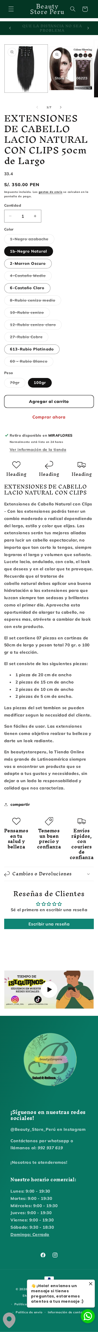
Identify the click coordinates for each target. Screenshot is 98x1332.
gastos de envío (50, 192)
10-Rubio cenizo (30, 313)
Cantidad (12, 205)
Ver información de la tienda (38, 449)
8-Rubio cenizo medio (35, 301)
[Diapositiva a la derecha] (61, 107)
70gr (17, 384)
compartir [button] (20, 804)
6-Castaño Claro (27, 287)
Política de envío (29, 1312)
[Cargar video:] (49, 990)
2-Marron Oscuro (28, 263)
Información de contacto (68, 1312)
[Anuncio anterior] (10, 28)
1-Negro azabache (32, 240)
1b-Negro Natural (28, 251)
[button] (11, 9)
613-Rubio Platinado (32, 349)
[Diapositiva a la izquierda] (37, 107)
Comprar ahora (49, 417)
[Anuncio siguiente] (88, 28)
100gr (40, 382)
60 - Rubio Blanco (31, 362)
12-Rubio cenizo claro (36, 326)
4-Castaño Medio (31, 277)
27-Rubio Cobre (29, 338)
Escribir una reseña (49, 924)
